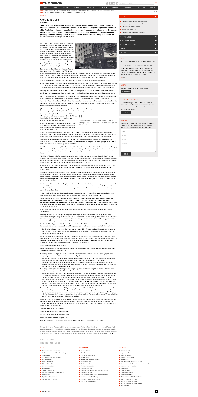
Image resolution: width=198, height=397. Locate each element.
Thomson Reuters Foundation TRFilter (131, 383)
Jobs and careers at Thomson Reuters (131, 361)
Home (45, 8)
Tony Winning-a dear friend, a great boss (134, 24)
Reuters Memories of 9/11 (129, 29)
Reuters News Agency (127, 372)
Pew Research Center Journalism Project (53, 372)
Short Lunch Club (86, 361)
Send (126, 154)
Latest (123, 16)
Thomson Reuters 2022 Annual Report (131, 377)
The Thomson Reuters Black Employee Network (94, 374)
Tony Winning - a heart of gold (131, 26)
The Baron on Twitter (87, 368)
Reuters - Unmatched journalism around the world (135, 364)
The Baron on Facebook (87, 364)
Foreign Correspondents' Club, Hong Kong (54, 353)
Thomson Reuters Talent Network (90, 379)
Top (156, 391)
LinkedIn (113, 3)
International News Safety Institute (51, 357)
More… (124, 77)
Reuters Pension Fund (127, 374)
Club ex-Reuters (85, 351)
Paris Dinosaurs (85, 353)
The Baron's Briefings (129, 45)
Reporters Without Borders (49, 377)
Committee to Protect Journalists (51, 351)
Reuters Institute (125, 370)
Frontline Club (46, 355)
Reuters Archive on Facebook (129, 366)
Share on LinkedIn (52, 343)
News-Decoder (46, 368)
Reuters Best (124, 368)
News (55, 8)
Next (157, 11)
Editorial (77, 8)
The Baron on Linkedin (87, 366)
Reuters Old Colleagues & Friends (90, 359)
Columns (90, 8)
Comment (103, 8)
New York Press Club (48, 366)
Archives (141, 8)
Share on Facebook (43, 343)
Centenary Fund (125, 351)
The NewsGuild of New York (49, 379)
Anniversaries (126, 37)
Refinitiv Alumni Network (88, 355)
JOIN (126, 113)
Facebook (110, 3)
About (152, 8)
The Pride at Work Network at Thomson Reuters (94, 370)
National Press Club (47, 361)
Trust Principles (125, 385)
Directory (128, 8)
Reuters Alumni (85, 357)
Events (115, 8)
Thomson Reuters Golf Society (89, 377)
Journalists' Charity (47, 359)
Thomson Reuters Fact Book (129, 379)
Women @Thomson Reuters (89, 381)
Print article (59, 343)
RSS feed (117, 3)
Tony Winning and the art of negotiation (133, 32)
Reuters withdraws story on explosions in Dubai (62, 11)
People (65, 8)
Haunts (123, 52)
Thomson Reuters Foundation (129, 381)
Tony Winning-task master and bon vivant (134, 21)
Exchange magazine (126, 355)
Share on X (47, 343)
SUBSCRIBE (126, 92)
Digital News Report (126, 353)
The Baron (58, 3)
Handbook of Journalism (127, 357)
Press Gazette (46, 374)
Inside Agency (124, 359)
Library (123, 48)
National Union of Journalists (50, 364)
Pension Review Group (48, 370)
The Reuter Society (128, 41)
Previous (152, 11)
